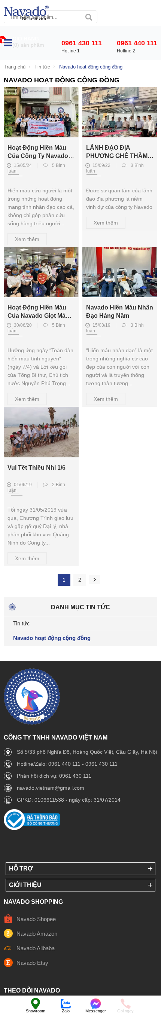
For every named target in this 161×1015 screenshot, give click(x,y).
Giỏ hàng (25, 39)
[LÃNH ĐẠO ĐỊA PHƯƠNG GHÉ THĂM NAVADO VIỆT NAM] (119, 135)
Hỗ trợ (21, 868)
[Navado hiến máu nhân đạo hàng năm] (119, 295)
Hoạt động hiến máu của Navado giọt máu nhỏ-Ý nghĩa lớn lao (38, 315)
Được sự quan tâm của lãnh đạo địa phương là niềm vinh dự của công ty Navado (119, 199)
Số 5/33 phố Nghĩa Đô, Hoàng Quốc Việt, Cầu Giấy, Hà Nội (87, 752)
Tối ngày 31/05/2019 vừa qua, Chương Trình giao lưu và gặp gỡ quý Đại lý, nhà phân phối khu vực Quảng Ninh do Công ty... (40, 526)
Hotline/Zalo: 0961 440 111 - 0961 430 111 (67, 764)
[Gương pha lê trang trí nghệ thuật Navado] (26, 13)
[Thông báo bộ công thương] (32, 828)
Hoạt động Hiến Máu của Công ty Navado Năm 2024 (37, 155)
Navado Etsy (32, 963)
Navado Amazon (36, 933)
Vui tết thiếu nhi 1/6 (36, 467)
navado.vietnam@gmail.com (50, 788)
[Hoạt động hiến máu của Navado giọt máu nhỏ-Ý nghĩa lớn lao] (41, 295)
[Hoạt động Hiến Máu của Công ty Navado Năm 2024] (41, 135)
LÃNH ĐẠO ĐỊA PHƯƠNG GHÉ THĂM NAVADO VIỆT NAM (117, 155)
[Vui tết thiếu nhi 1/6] (41, 455)
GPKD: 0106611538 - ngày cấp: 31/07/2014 (69, 800)
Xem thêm (27, 239)
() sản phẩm (28, 45)
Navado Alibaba (35, 948)
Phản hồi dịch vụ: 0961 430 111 (54, 776)
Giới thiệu (25, 885)
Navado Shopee (36, 919)
